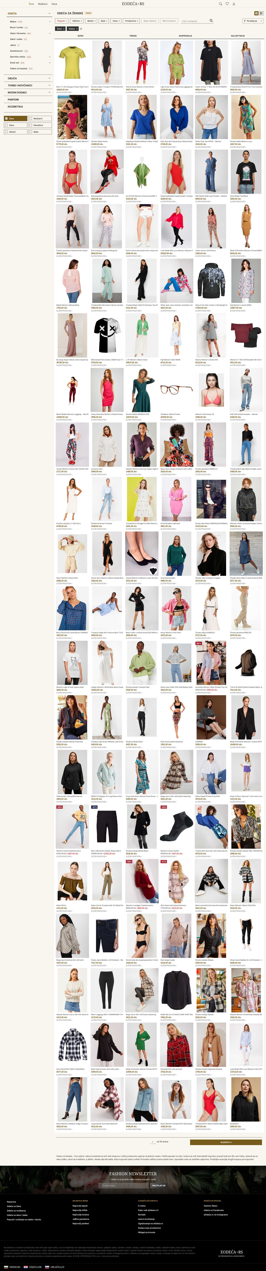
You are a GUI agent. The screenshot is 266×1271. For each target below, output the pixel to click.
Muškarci (43, 3)
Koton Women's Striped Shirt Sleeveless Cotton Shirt (181, 1124)
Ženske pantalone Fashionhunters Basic (72, 250)
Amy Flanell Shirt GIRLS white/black (70, 1069)
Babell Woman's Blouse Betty (67, 305)
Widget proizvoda (146, 1232)
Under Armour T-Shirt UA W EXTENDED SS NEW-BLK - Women (220, 87)
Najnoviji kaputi (80, 1206)
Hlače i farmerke (20, 33)
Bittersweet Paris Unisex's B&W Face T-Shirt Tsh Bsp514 (113, 360)
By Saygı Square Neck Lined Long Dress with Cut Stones (78, 360)
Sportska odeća (20, 56)
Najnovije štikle (80, 1210)
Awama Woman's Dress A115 (206, 360)
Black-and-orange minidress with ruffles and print (180, 469)
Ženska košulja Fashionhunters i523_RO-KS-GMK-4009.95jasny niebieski (155, 1124)
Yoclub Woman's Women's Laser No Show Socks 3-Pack (148, 578)
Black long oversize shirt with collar (105, 1069)
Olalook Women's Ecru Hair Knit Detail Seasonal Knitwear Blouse (81, 1014)
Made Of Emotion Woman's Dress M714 (141, 1069)
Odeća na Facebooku (214, 1210)
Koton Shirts (61, 905)
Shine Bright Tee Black (239, 196)
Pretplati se (159, 1185)
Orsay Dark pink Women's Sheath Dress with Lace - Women (114, 414)
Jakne (14, 45)
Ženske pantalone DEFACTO (206, 469)
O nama (141, 1206)
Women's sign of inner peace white (70, 687)
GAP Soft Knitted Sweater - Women (244, 414)
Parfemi (13, 99)
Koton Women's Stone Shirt (67, 578)
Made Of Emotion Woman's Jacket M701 (246, 742)
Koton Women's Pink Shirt (171, 633)
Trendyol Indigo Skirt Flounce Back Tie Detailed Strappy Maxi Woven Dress (120, 633)
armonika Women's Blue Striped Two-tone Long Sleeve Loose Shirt (221, 687)
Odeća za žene (14, 1206)
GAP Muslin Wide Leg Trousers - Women (211, 196)
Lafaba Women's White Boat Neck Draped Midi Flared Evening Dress (118, 687)
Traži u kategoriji (211, 21)
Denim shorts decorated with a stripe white (142, 250)
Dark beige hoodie (168, 960)
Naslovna (11, 1202)
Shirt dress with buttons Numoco (173, 905)
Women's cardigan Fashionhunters (139, 905)
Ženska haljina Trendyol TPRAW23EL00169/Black (110, 87)
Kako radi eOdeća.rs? (148, 1210)
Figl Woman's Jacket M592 (240, 305)
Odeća (12, 13)
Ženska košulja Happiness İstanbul (208, 1069)
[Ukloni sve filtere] (81, 28)
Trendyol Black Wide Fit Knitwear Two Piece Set (145, 305)
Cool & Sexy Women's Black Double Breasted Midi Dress (113, 578)
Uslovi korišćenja (146, 1219)
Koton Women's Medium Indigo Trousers (72, 1124)
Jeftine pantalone (81, 1219)
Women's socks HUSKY (170, 851)
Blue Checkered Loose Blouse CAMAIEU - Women (75, 633)
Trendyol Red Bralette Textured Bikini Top (72, 196)
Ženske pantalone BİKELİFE (240, 633)
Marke (90, 21)
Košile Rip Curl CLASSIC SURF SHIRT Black (178, 1014)
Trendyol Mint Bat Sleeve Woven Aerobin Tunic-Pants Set (113, 305)
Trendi (133, 36)
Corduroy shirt (97, 469)
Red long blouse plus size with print (104, 196)
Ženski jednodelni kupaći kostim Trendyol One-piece (181, 196)
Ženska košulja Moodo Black (137, 851)
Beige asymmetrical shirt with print (70, 960)
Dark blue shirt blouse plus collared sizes (176, 141)
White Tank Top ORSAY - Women (208, 141)
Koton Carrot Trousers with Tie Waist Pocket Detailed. (112, 905)
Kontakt (141, 1214)
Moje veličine (150, 21)
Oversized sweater (168, 578)
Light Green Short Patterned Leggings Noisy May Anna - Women (186, 87)
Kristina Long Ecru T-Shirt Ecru (68, 523)
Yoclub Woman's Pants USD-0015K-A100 (72, 469)
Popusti (61, 21)
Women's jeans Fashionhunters (68, 851)
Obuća (12, 78)
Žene (31, 3)
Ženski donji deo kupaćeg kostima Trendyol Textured (146, 960)
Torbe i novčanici (20, 85)
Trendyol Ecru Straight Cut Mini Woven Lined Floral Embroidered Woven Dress (156, 523)
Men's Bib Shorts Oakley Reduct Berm (106, 851)
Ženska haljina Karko (99, 141)
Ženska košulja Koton (134, 742)
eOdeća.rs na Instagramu (216, 1214)
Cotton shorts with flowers (205, 250)
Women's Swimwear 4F (204, 414)
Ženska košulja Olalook (204, 960)
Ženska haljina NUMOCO (205, 633)
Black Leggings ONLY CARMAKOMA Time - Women (111, 1014)
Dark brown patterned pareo (172, 742)
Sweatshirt (234, 1124)
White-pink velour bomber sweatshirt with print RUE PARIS (183, 305)
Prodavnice (130, 21)
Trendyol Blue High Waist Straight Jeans (245, 469)
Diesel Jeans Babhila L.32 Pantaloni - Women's (109, 960)
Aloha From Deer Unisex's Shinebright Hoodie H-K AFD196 (218, 305)
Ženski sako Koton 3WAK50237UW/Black (211, 523)
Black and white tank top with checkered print (213, 905)
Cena (115, 21)
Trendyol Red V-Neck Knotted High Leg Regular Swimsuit (217, 1124)
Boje (103, 21)
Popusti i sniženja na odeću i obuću (24, 1219)
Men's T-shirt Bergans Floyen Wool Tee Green (74, 87)
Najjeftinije (238, 36)
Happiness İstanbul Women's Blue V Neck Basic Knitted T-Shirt (150, 141)
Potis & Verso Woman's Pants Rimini (140, 87)
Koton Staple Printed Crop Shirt (207, 796)
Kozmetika (15, 106)
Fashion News (210, 1206)
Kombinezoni (19, 51)
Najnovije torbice (81, 1214)
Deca (54, 3)
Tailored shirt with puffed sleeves (69, 796)
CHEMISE (199, 742)
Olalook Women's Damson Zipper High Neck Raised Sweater (149, 469)
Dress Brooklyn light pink (170, 523)
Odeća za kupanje (21, 68)
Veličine (76, 21)
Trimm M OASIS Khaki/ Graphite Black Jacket (248, 687)
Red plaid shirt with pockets (171, 1069)
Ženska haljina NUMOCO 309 (137, 414)
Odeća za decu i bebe (17, 1215)
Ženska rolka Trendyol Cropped (207, 578)
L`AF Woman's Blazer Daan (136, 360)
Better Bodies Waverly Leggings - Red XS (72, 414)
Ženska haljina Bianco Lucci (241, 141)
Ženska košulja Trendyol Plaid (137, 687)
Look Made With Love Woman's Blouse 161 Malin (180, 250)
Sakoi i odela (18, 39)
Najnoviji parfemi (81, 1223)
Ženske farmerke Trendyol (101, 523)
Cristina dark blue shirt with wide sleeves (211, 851)
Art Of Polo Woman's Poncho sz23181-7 (141, 196)
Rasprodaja (185, 36)
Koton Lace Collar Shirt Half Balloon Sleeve (177, 687)
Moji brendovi (169, 21)
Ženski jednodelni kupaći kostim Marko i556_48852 (76, 141)
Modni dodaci (17, 92)
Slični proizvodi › (64, 92)
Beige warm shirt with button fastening (176, 796)
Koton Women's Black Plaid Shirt (243, 905)
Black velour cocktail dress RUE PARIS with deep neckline (148, 633)
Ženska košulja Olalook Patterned (69, 742)
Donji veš (17, 62)
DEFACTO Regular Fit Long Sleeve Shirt (106, 796)
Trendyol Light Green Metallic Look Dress (107, 742)
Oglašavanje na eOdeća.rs (150, 1223)
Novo (80, 36)
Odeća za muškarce (16, 1210)
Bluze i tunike (19, 27)
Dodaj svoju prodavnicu (149, 1228)
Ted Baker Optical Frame (170, 414)
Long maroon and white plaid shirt (104, 1124)
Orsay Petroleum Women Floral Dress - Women (144, 796)
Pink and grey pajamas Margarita (104, 250)
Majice (16, 21)
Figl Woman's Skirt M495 (170, 360)
